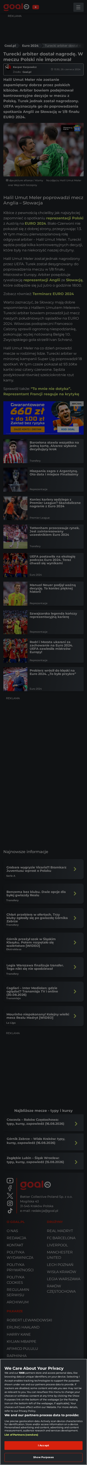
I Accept (43, 1445)
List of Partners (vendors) (21, 1434)
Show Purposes (43, 1457)
